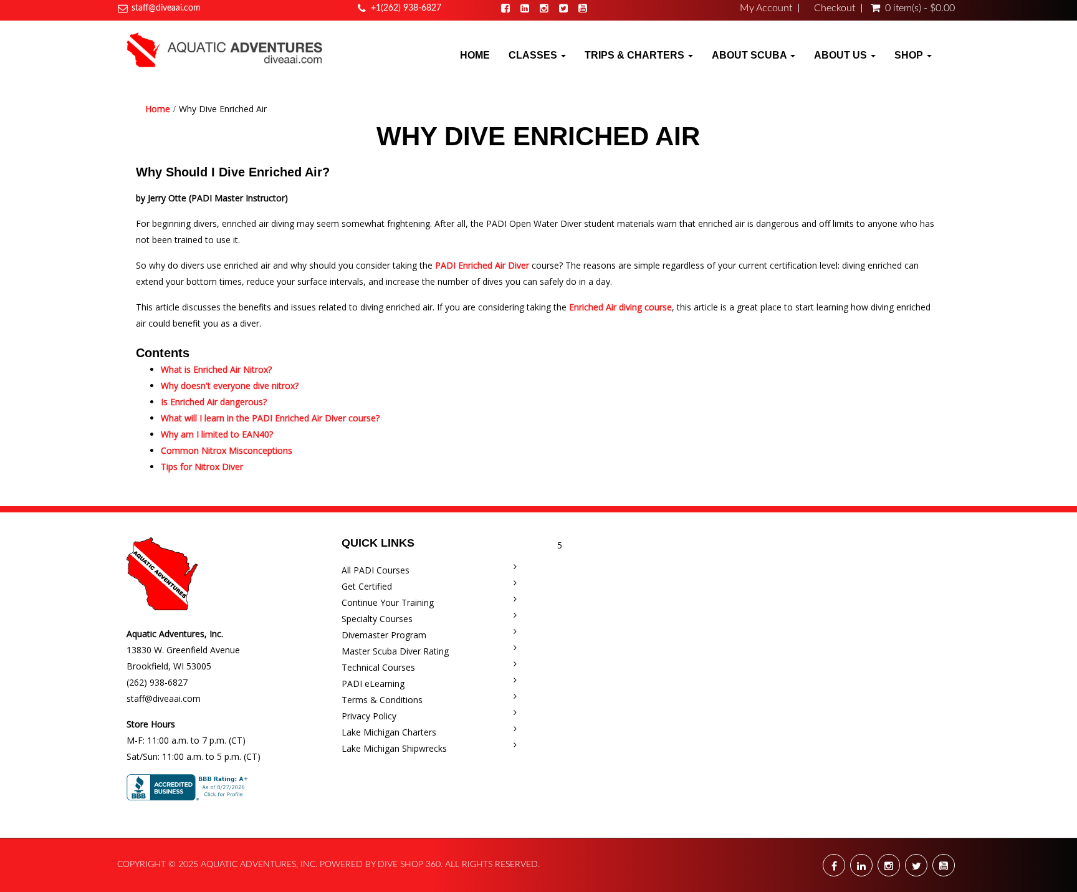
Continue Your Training (388, 602)
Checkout (834, 8)
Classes (534, 55)
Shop (910, 55)
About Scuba (750, 55)
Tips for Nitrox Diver (202, 466)
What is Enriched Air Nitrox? (216, 369)
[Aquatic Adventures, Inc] (225, 49)
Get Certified (367, 586)
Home (475, 55)
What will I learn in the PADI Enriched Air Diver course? (270, 418)
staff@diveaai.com (166, 8)
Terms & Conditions (382, 700)
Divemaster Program (384, 635)
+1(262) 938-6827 (406, 8)
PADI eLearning (373, 683)
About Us (841, 55)
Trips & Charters (636, 55)
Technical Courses (378, 667)
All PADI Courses (375, 570)
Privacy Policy (369, 716)
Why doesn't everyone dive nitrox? (230, 385)
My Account (766, 8)
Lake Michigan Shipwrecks (394, 748)
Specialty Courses (377, 619)
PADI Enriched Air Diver (482, 265)
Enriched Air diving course (620, 307)
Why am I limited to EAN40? (217, 434)
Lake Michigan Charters (389, 732)
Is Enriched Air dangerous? (214, 402)
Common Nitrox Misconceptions (226, 450)
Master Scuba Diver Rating (395, 651)
